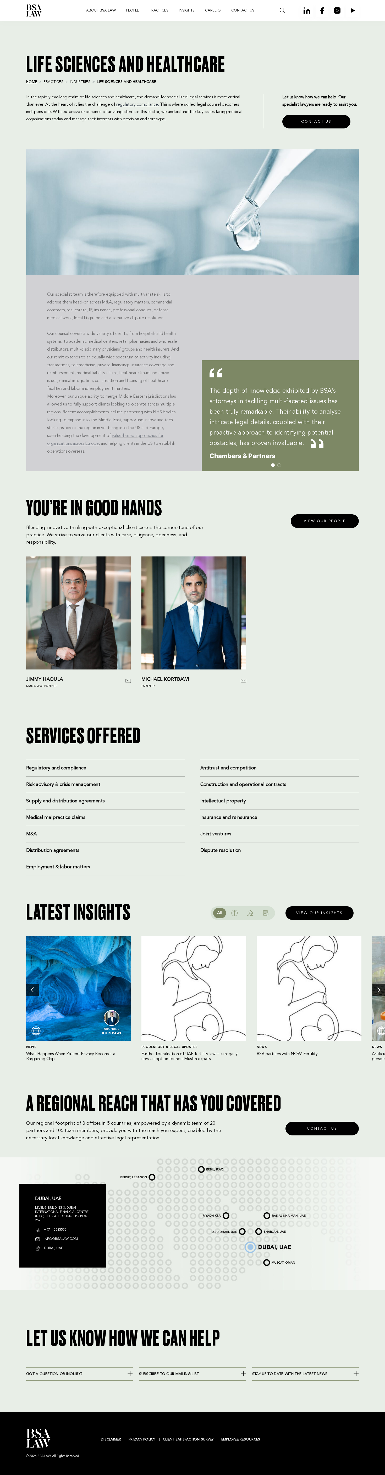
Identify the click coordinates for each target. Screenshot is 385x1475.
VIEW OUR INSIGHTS (319, 913)
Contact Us (322, 1128)
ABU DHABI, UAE (220, 1229)
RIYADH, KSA (206, 1213)
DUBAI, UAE (248, 1242)
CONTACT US (242, 10)
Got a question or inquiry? (54, 1374)
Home (31, 82)
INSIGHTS (187, 10)
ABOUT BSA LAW (101, 10)
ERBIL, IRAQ (202, 1167)
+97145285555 (55, 1229)
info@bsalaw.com (60, 1239)
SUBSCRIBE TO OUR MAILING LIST (169, 1374)
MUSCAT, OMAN (270, 1259)
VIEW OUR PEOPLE (325, 521)
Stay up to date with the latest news (290, 1374)
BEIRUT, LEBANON (128, 1175)
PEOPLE (132, 10)
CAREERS (213, 10)
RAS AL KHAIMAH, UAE (273, 1212)
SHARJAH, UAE (261, 1229)
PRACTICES (159, 10)
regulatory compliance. (137, 105)
